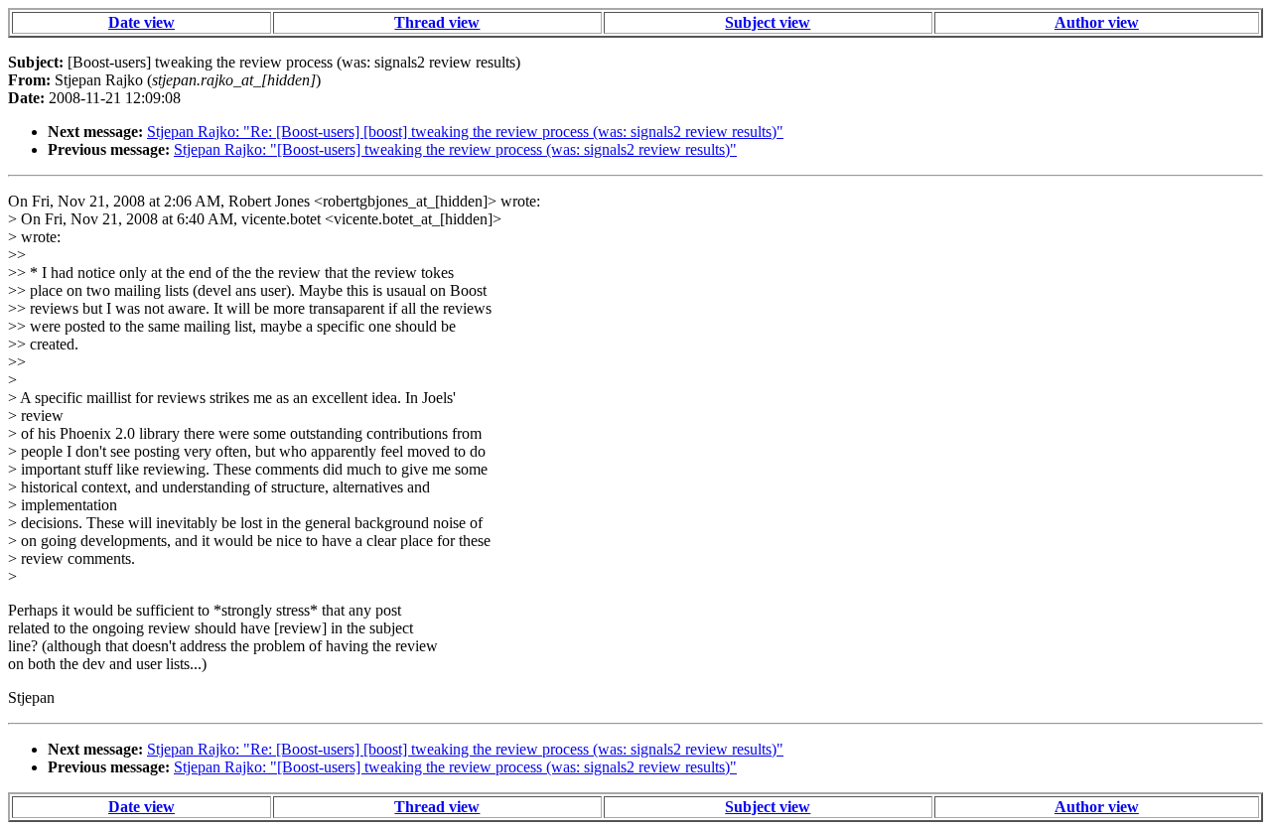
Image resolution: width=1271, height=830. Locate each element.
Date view (141, 22)
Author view (1097, 22)
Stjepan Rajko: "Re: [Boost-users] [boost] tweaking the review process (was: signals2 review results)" (465, 131)
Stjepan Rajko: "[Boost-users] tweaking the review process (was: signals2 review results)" (455, 149)
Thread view (437, 22)
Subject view (767, 22)
